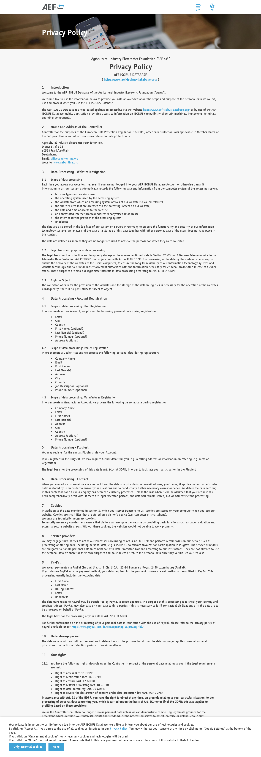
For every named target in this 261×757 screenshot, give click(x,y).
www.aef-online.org (65, 162)
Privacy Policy (118, 728)
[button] (27, 747)
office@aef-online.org (64, 158)
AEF (198, 10)
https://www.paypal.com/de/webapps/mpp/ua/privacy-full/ (108, 626)
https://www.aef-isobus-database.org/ (130, 79)
